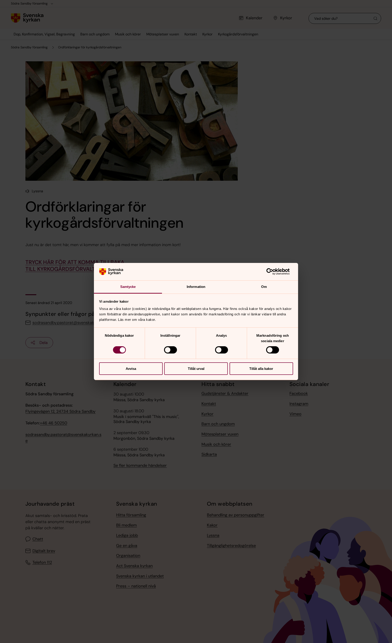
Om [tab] (264, 287)
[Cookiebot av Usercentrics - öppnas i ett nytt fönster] (273, 271)
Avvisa (131, 369)
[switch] (170, 350)
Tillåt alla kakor (261, 369)
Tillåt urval (196, 369)
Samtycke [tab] (128, 287)
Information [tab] (196, 287)
